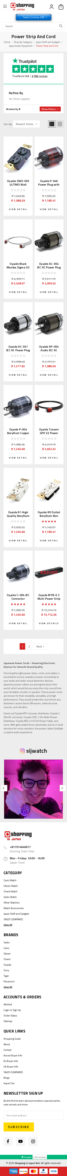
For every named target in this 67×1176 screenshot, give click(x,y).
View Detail (18, 209)
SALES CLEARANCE (13, 919)
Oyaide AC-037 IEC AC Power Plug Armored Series (18, 350)
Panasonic (9, 981)
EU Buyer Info (11, 1061)
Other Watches (12, 902)
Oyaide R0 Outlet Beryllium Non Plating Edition (49, 516)
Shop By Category (23, 42)
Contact (7, 1050)
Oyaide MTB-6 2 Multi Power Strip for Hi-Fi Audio (49, 598)
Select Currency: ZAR (34, 17)
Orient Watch (11, 891)
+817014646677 (20, 847)
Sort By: (8, 124)
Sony (6, 970)
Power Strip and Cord (47, 46)
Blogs (7, 1078)
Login (6, 1010)
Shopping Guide (12, 1039)
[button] (33, 109)
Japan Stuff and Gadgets (48, 42)
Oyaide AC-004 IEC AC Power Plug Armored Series (49, 267)
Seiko (7, 942)
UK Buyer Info (11, 1066)
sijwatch (36, 750)
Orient (7, 959)
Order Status (10, 1015)
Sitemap (8, 1021)
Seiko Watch (10, 897)
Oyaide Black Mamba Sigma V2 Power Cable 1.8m (18, 267)
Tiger (6, 976)
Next (39, 646)
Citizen (7, 953)
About (7, 1044)
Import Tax (9, 1083)
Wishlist (8, 1004)
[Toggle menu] (5, 7)
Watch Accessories (14, 908)
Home (7, 42)
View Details (49, 623)
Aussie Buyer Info (13, 1055)
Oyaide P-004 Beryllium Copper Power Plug (18, 433)
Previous (4, 788)
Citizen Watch (11, 886)
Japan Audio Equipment (20, 46)
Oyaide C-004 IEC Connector (18, 597)
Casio (6, 948)
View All (8, 925)
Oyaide (7, 965)
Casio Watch (10, 880)
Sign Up (17, 1010)
